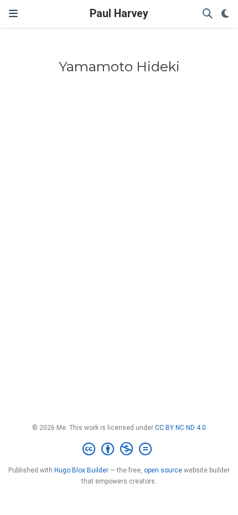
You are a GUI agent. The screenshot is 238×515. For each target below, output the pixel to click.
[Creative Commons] (119, 449)
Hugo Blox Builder (81, 470)
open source (163, 470)
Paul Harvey (119, 13)
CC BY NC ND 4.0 (180, 428)
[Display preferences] (225, 14)
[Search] (208, 14)
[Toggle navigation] (13, 13)
